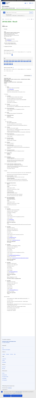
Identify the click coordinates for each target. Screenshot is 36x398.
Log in (27, 3)
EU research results (5, 376)
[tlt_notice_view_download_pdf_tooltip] (4, 61)
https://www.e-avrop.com (16, 240)
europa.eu (10, 387)
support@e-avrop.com (12, 237)
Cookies (3, 360)
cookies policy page (18, 391)
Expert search (14, 15)
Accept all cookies (7, 395)
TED (3, 19)
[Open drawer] (3, 26)
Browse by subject (20, 15)
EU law (3, 373)
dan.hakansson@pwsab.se (13, 271)
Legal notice (4, 358)
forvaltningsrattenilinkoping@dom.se (14, 255)
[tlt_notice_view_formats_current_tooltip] (31, 75)
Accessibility (4, 362)
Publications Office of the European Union (9, 341)
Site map (3, 368)
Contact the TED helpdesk (6, 349)
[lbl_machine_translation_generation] (13, 67)
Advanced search (8, 15)
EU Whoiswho (4, 378)
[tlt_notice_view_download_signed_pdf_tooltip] (12, 55)
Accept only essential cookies (17, 395)
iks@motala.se (11, 89)
